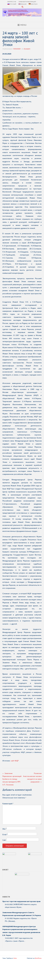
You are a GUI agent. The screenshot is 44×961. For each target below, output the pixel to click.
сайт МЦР (15, 761)
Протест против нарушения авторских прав (21, 901)
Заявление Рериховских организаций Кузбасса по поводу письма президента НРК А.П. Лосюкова (11, 779)
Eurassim (27, 49)
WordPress (38, 958)
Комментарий (7, 803)
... (21, 907)
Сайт (4, 840)
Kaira (15, 958)
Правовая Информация (27, 1)
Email (5, 834)
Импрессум (11, 1)
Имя (4, 829)
